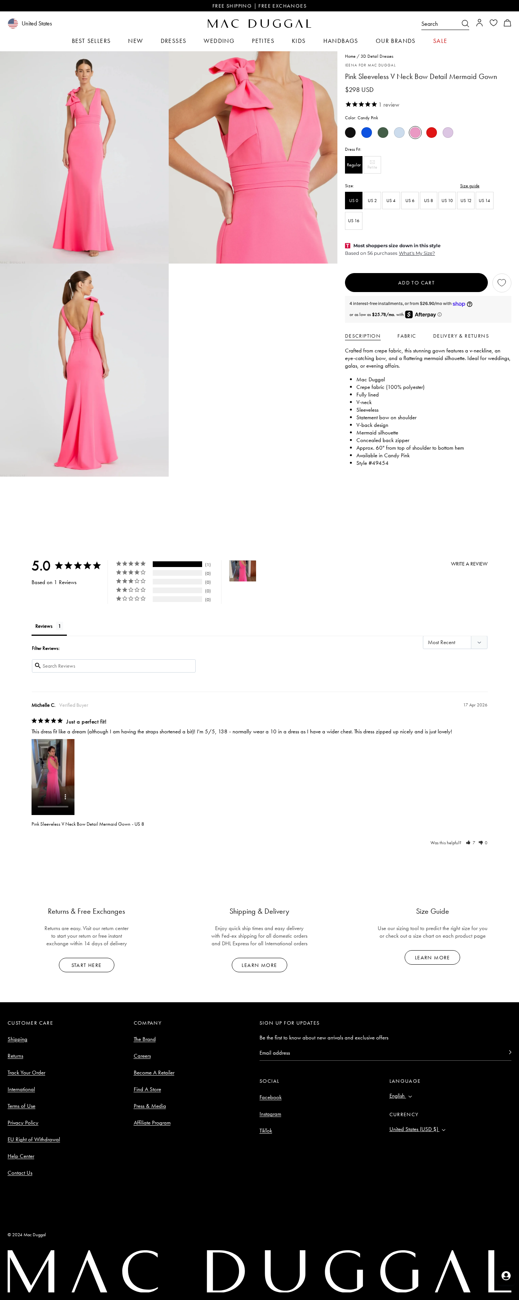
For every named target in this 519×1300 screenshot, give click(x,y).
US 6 (410, 200)
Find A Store (147, 1089)
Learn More (259, 965)
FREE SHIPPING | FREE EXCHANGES (259, 5)
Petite (374, 169)
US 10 (447, 200)
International (21, 1089)
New (135, 41)
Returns (15, 1056)
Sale (440, 41)
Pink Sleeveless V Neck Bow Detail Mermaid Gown (81, 824)
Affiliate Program (152, 1122)
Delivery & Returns (461, 335)
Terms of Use (21, 1106)
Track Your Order (26, 1072)
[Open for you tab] (506, 1276)
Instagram (270, 1114)
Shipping (17, 1039)
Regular (354, 165)
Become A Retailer (154, 1072)
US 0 (353, 200)
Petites (263, 41)
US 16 (353, 221)
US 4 (391, 200)
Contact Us (20, 1173)
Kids (299, 41)
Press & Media (150, 1106)
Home (350, 56)
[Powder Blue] (399, 132)
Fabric (406, 335)
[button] (507, 23)
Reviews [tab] (43, 625)
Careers (142, 1056)
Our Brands (396, 41)
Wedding (219, 41)
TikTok (266, 1130)
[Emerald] (383, 132)
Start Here (86, 965)
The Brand (145, 1039)
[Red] (431, 132)
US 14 (484, 200)
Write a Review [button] (469, 563)
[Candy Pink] (415, 132)
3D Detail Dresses (377, 56)
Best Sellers (91, 41)
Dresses (174, 41)
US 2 (372, 200)
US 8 (428, 200)
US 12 (466, 200)
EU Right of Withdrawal (34, 1139)
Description (363, 335)
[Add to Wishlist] (501, 282)
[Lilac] (448, 132)
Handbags (340, 41)
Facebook (271, 1097)
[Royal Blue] (366, 132)
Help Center (21, 1156)
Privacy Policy (23, 1122)
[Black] (350, 132)
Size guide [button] (469, 186)
